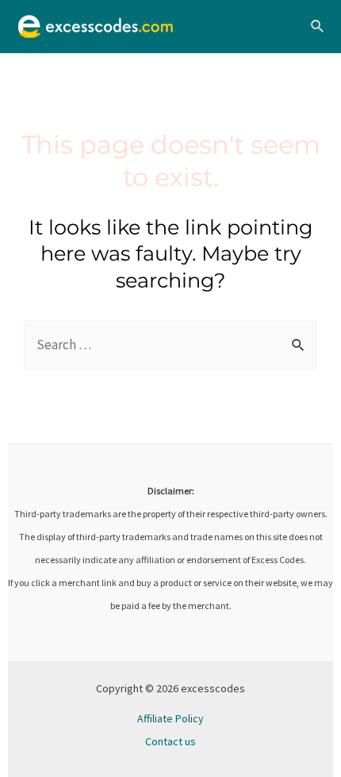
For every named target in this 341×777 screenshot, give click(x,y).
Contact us (170, 741)
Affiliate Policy (170, 718)
